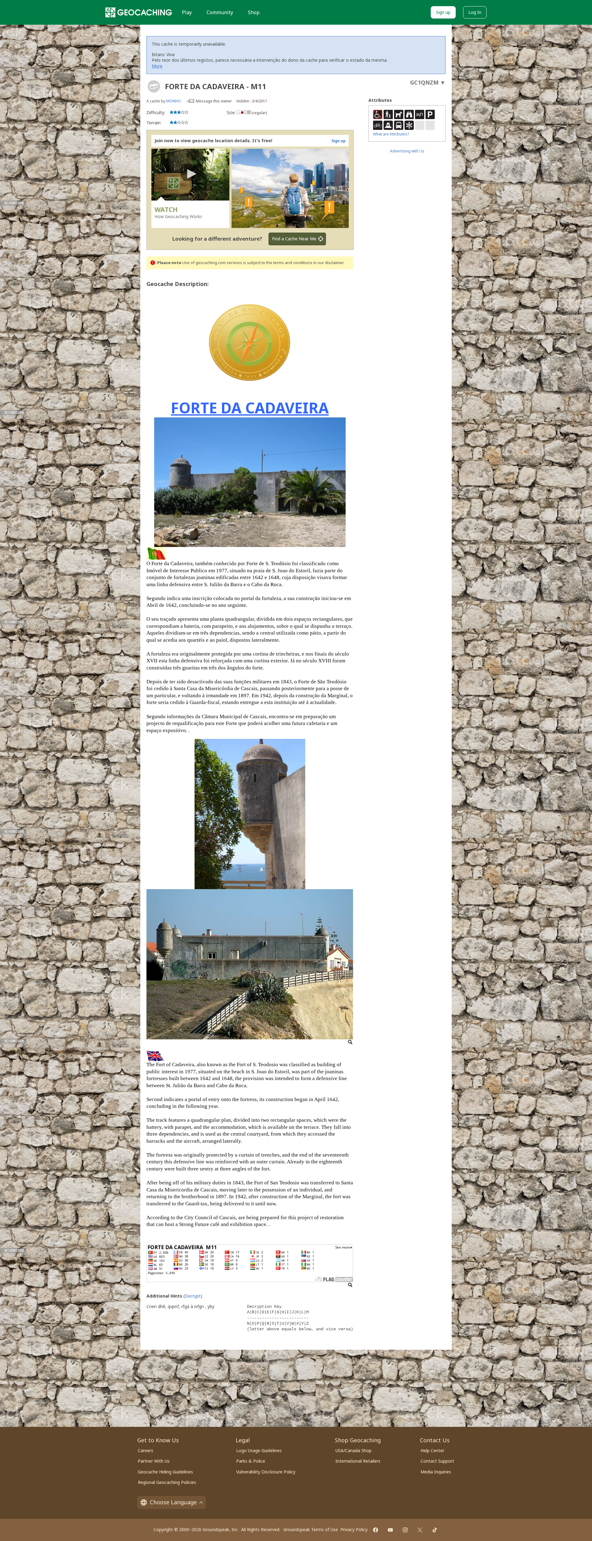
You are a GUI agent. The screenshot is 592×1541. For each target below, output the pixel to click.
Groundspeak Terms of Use (310, 1529)
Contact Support (437, 1461)
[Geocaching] (138, 12)
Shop (254, 12)
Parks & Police (250, 1461)
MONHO (173, 101)
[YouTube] (390, 1529)
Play (187, 12)
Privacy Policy (354, 1529)
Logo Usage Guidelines (259, 1450)
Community (220, 12)
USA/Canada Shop (353, 1450)
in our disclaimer (328, 262)
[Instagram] (405, 1529)
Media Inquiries (436, 1472)
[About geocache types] (153, 86)
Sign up (443, 12)
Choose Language (173, 1502)
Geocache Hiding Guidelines (165, 1472)
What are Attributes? (391, 134)
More (157, 66)
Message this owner (214, 101)
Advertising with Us (407, 151)
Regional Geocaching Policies (167, 1482)
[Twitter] (420, 1529)
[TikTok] (434, 1529)
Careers (145, 1450)
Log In (474, 12)
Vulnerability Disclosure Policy (265, 1472)
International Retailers (357, 1461)
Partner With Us (154, 1461)
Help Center (432, 1450)
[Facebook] (375, 1529)
